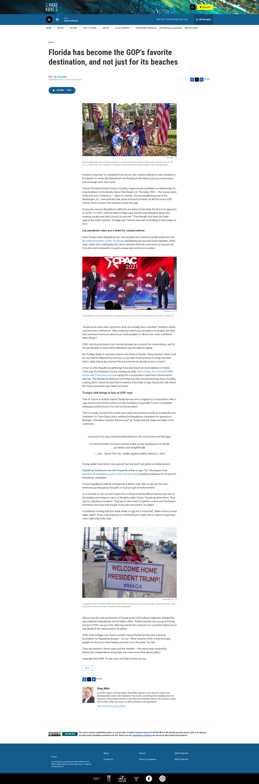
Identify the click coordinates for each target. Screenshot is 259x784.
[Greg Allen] (88, 695)
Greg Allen (62, 76)
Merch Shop (191, 28)
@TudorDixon (130, 436)
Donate (206, 7)
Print (207, 79)
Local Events (122, 28)
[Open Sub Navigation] (54, 28)
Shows (73, 28)
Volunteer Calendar (170, 28)
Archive (142, 753)
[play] (49, 19)
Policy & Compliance (147, 759)
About (106, 28)
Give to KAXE (90, 28)
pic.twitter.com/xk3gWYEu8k (129, 447)
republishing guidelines (142, 735)
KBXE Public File (181, 759)
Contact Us (108, 759)
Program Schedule (146, 28)
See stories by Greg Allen (111, 706)
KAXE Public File (181, 753)
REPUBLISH (70, 734)
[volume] (57, 20)
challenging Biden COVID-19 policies (104, 240)
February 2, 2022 (156, 453)
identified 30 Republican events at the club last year (109, 474)
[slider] (61, 19)
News (49, 28)
